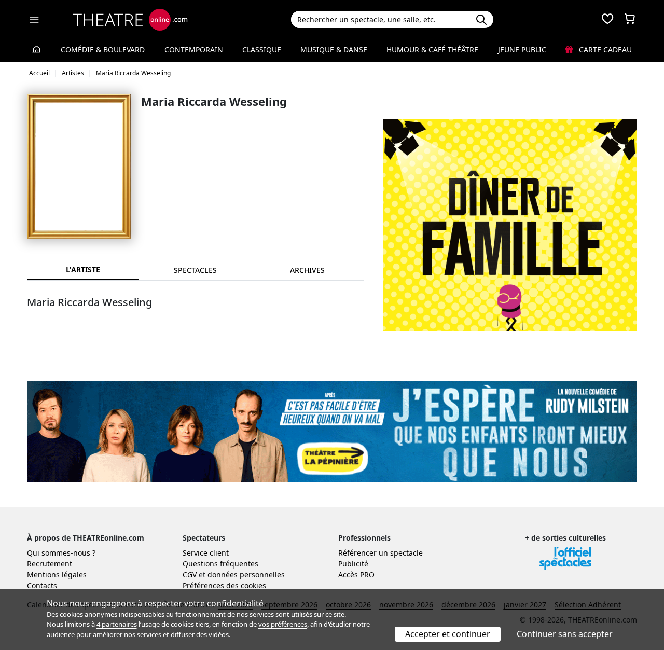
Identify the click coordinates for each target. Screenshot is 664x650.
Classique (261, 49)
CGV (190, 574)
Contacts (42, 585)
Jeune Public (522, 49)
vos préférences (282, 624)
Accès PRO (356, 574)
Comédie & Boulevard (103, 49)
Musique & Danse (333, 49)
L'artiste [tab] (83, 269)
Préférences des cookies (224, 585)
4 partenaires (116, 624)
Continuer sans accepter (565, 634)
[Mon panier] (630, 19)
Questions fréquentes (220, 564)
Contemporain (193, 49)
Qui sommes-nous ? (61, 553)
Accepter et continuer (447, 634)
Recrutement (49, 564)
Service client (206, 553)
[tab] (195, 270)
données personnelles (246, 574)
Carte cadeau (604, 49)
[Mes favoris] (607, 19)
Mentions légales (57, 574)
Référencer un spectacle (380, 553)
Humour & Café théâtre (432, 49)
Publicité (353, 564)
